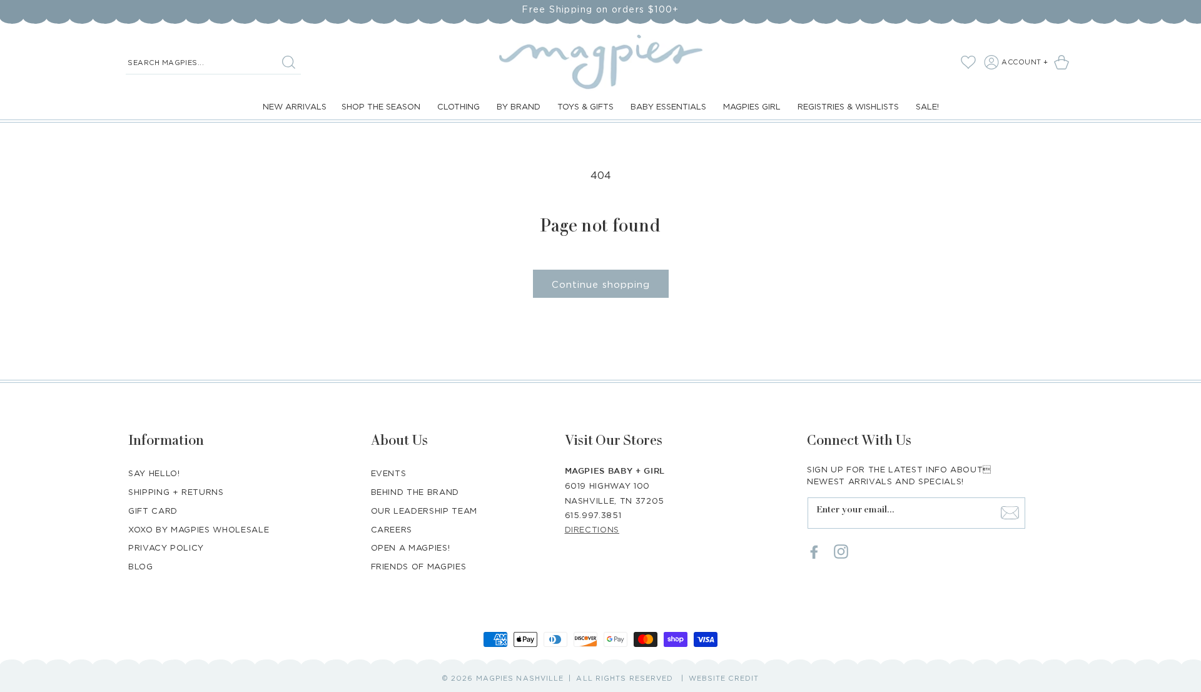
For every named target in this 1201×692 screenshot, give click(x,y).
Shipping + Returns (176, 491)
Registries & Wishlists (848, 106)
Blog (140, 566)
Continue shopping (601, 284)
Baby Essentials (668, 106)
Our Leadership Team (424, 510)
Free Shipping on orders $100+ (600, 9)
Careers (392, 528)
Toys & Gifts (585, 106)
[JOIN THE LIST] (1010, 512)
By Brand (518, 106)
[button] (1064, 62)
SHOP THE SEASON (381, 106)
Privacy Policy (166, 547)
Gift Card (153, 510)
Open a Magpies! (410, 547)
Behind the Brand (415, 491)
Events (389, 472)
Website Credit (724, 678)
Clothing (458, 106)
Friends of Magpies (419, 566)
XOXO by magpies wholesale (198, 528)
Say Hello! (154, 472)
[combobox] (213, 62)
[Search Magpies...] (288, 62)
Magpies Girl (752, 106)
